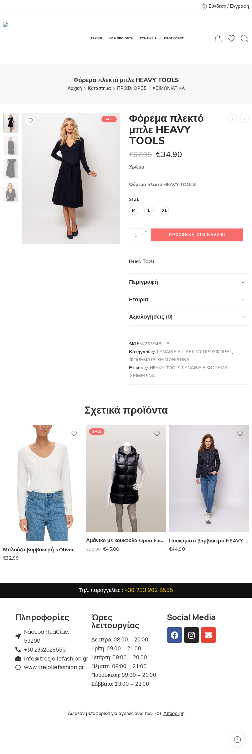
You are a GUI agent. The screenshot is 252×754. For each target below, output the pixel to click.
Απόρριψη (173, 713)
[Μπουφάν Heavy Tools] (244, 118)
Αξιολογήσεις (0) (151, 316)
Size (134, 199)
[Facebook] (174, 635)
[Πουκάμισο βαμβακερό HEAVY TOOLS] (209, 478)
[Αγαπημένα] (30, 121)
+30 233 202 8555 (148, 590)
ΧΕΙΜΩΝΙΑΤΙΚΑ (168, 88)
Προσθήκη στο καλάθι (197, 234)
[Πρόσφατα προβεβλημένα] (237, 739)
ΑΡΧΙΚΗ (96, 38)
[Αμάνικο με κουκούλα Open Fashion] (126, 478)
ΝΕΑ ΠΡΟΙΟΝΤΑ (121, 38)
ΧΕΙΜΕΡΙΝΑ (142, 376)
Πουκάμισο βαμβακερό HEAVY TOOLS (209, 540)
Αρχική (75, 88)
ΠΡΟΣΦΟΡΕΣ (174, 38)
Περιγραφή (143, 282)
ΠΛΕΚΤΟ (191, 352)
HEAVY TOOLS (165, 368)
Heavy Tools (142, 261)
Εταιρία (138, 299)
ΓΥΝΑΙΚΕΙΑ (148, 38)
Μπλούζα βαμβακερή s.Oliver (38, 549)
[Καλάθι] (218, 38)
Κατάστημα (99, 88)
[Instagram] (191, 635)
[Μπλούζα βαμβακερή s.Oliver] (43, 483)
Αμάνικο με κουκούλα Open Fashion (126, 540)
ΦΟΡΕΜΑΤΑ (143, 360)
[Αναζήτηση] (244, 38)
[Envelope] (208, 635)
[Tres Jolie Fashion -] (35, 38)
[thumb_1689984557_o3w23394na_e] (10, 123)
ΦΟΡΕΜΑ (217, 368)
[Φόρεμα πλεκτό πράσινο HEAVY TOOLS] (232, 118)
